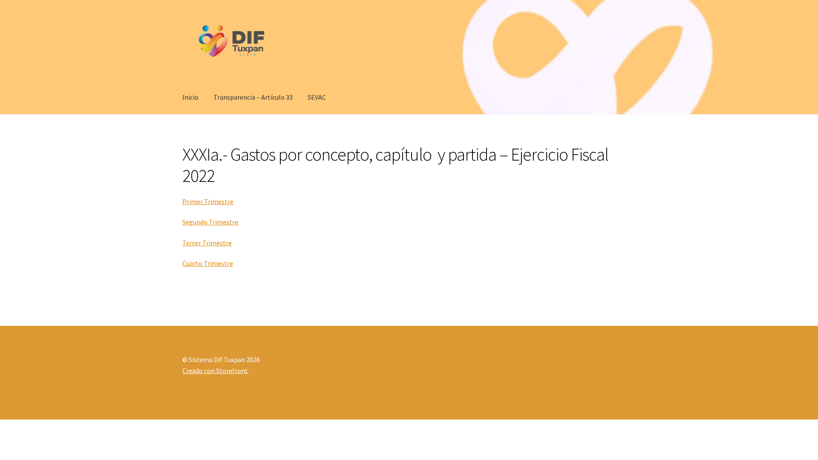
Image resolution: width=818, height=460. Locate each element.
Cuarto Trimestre (207, 263)
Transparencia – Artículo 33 (253, 97)
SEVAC (317, 97)
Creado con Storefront (215, 370)
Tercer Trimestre (207, 243)
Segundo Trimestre (210, 222)
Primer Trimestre (207, 201)
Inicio (190, 97)
